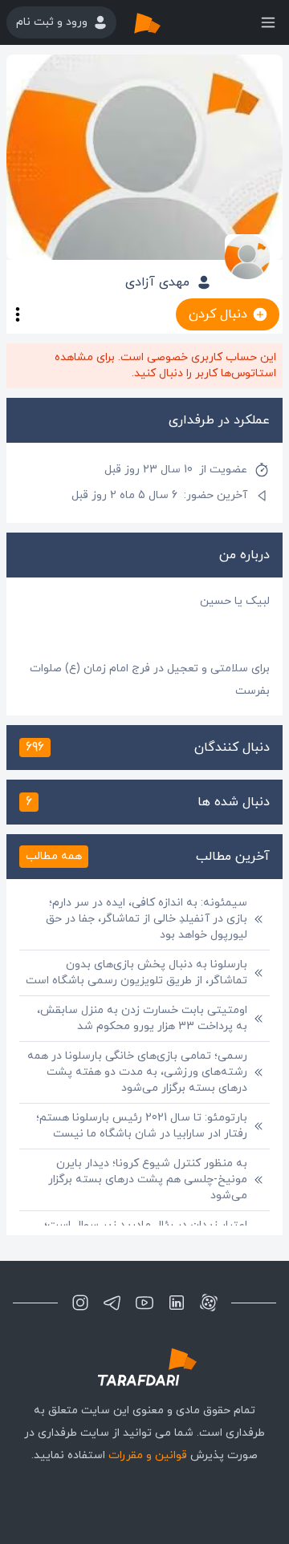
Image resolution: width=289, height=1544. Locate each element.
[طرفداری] (164, 22)
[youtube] (144, 1302)
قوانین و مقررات (147, 1455)
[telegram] (112, 1302)
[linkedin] (176, 1302)
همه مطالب (54, 856)
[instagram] (80, 1302)
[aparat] (208, 1302)
